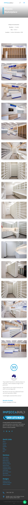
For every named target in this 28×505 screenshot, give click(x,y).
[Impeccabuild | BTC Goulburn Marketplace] (14, 60)
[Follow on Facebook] (4, 431)
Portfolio (5, 446)
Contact (4, 449)
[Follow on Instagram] (7, 431)
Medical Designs (6, 484)
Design (4, 445)
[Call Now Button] (25, 502)
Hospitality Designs (7, 482)
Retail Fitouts (6, 460)
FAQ (4, 451)
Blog (4, 448)
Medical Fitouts (6, 462)
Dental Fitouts (6, 465)
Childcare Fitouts (6, 467)
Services (5, 443)
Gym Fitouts (5, 473)
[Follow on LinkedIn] (9, 431)
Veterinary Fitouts (7, 475)
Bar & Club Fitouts (7, 472)
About (4, 441)
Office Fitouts (6, 459)
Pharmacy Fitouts (7, 463)
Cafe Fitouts (5, 470)
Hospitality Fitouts (7, 468)
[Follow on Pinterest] (12, 431)
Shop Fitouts (5, 457)
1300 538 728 (9, 492)
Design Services (6, 481)
